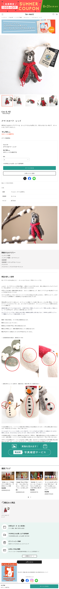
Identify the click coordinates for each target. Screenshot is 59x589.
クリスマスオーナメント (16, 266)
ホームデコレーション (14, 262)
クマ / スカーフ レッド (6, 516)
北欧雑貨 (4, 260)
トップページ (4, 17)
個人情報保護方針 (32, 572)
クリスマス (5, 264)
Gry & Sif (11, 17)
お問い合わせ (29, 562)
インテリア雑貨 (18, 17)
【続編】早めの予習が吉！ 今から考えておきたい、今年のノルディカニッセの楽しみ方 (22, 485)
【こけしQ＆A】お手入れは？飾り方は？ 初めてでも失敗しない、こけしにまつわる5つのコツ (51, 486)
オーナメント (27, 17)
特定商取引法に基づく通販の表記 (21, 572)
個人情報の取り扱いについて (42, 572)
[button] (28, 497)
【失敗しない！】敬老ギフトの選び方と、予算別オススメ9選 (8, 484)
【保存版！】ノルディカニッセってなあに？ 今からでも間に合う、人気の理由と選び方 (36, 485)
